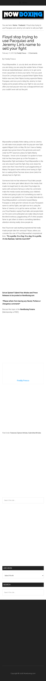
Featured (13, 433)
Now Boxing (23, 14)
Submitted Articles (34, 433)
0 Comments (33, 53)
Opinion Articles (22, 433)
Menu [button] (24, 3)
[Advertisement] (23, 117)
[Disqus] (23, 469)
